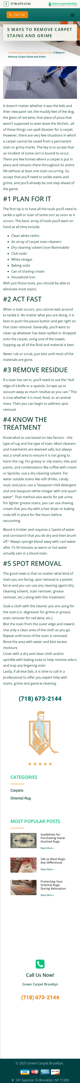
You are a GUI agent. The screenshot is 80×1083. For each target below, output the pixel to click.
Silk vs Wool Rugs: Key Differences (53, 860)
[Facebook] (6, 3)
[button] (72, 14)
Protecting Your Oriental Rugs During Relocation (53, 884)
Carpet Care (45, 52)
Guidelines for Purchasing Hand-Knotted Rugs (53, 837)
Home (11, 52)
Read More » (47, 848)
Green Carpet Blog (27, 52)
